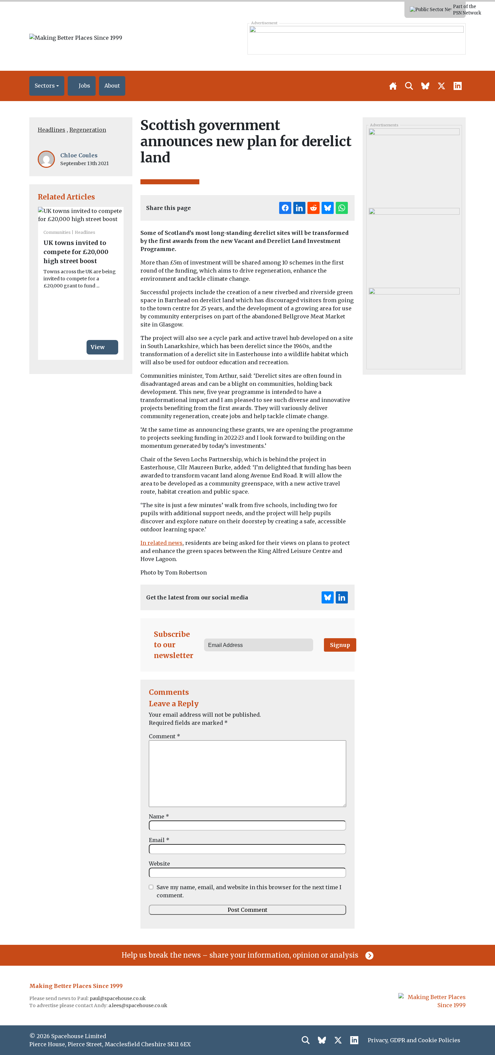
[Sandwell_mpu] (414, 165)
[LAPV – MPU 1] (414, 324)
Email (159, 840)
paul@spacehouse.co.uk (118, 998)
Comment (164, 736)
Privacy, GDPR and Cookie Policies (414, 1040)
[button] (46, 86)
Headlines (51, 129)
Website (159, 863)
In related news (161, 542)
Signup (340, 645)
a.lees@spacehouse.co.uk (138, 1005)
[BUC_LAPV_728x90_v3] (356, 38)
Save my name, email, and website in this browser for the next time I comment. (249, 891)
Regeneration (87, 129)
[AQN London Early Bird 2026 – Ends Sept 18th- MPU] (414, 245)
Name (159, 816)
